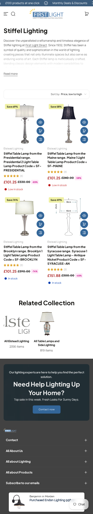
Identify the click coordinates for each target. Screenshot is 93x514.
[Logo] (46, 14)
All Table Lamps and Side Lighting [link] (46, 343)
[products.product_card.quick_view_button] (40, 122)
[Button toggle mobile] (6, 14)
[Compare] (40, 139)
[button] (13, 14)
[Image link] (17, 333)
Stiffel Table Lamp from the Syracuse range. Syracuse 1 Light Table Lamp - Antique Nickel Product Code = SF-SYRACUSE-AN (67, 255)
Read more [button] (11, 74)
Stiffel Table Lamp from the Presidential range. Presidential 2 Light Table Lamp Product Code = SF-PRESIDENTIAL (23, 161)
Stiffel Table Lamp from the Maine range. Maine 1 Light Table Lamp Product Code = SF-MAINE (67, 159)
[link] (46, 409)
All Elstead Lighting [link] (16, 341)
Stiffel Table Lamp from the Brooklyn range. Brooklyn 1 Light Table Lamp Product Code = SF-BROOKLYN (23, 253)
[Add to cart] (40, 131)
